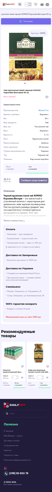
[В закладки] (46, 97)
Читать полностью (13, 221)
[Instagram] (5, 468)
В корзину (22, 377)
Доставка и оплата (11, 441)
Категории (28, 21)
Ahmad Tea (43, 110)
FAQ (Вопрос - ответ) (13, 436)
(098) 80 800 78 (18, 473)
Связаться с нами (11, 455)
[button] (25, 83)
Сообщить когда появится (34, 180)
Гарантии (7, 450)
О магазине (8, 431)
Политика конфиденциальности (17, 460)
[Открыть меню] (47, 4)
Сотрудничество (11, 446)
